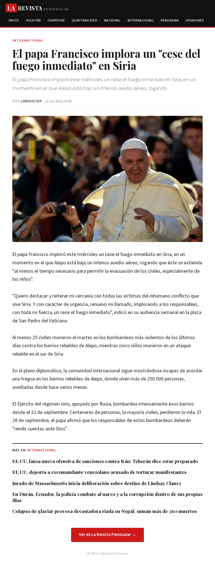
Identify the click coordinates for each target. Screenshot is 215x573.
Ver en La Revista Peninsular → (107, 535)
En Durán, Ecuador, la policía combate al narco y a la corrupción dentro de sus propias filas (107, 497)
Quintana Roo (84, 20)
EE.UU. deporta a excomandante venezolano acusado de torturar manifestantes (99, 472)
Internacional (141, 20)
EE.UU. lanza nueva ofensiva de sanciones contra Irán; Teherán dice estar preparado (105, 461)
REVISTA (38, 8)
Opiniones (195, 20)
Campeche (56, 20)
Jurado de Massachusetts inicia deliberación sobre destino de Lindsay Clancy (96, 483)
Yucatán (33, 20)
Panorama (170, 20)
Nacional (112, 20)
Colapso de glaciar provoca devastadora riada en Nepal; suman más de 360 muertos (104, 511)
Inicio (14, 20)
